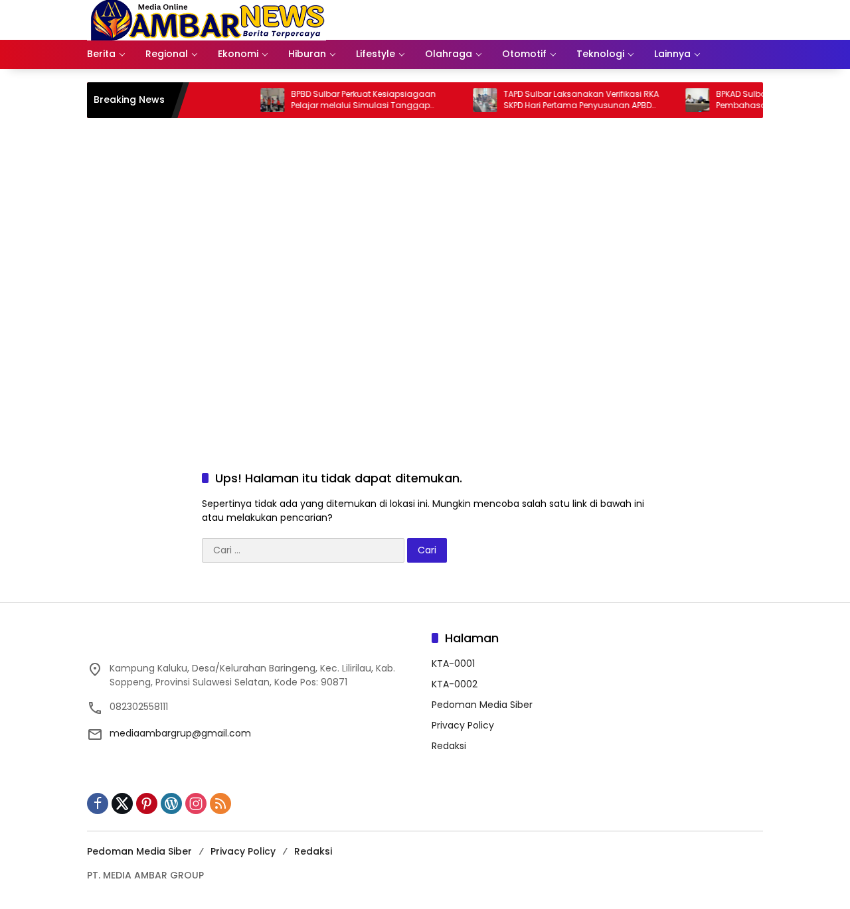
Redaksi (449, 745)
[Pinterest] (146, 803)
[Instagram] (196, 803)
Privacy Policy (463, 725)
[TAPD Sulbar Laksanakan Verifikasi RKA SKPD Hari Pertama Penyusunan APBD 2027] (469, 100)
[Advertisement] (425, 330)
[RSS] (220, 803)
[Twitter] (122, 803)
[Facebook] (97, 803)
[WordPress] (171, 803)
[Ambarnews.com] (206, 19)
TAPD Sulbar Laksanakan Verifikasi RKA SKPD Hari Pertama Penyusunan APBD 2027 (565, 100)
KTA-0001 (453, 663)
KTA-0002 (454, 684)
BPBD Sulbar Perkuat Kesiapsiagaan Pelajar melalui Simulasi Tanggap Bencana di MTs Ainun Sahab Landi (347, 100)
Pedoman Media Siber (482, 704)
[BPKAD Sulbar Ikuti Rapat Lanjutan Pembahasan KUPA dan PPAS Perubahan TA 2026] (681, 100)
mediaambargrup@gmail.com (180, 733)
